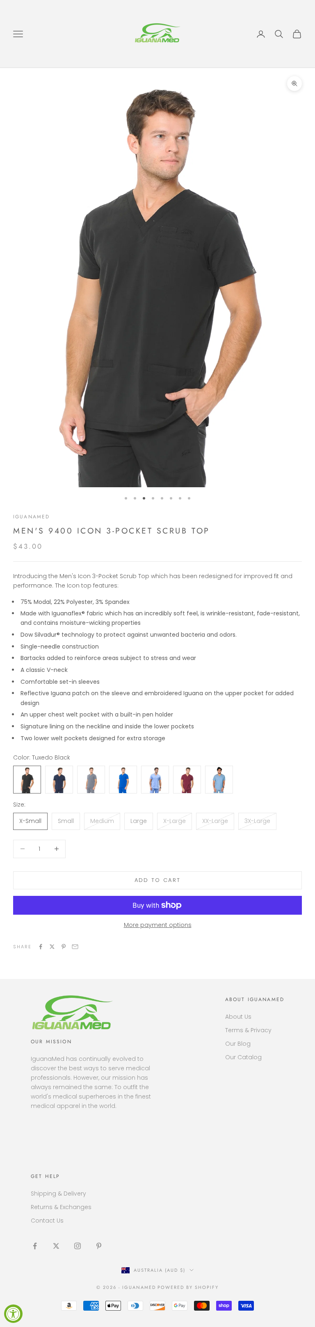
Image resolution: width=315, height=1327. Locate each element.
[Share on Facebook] (40, 946)
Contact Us (47, 1220)
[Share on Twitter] (52, 946)
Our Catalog (243, 1057)
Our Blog (238, 1044)
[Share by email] (75, 946)
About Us (238, 1017)
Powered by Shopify (188, 1287)
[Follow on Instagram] (77, 1246)
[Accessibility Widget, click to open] (13, 1313)
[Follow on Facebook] (35, 1246)
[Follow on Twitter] (56, 1246)
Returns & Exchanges (61, 1207)
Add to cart (158, 880)
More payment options (158, 925)
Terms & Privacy (248, 1030)
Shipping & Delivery (58, 1193)
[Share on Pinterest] (63, 946)
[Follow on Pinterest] (99, 1246)
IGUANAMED (31, 516)
